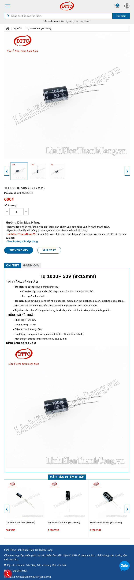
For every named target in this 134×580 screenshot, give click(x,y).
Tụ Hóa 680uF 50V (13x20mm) (106, 522)
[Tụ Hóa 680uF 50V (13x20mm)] (109, 499)
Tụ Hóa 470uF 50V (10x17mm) (64, 522)
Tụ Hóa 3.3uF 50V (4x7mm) (20, 522)
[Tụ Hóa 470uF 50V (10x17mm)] (67, 499)
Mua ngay (49, 250)
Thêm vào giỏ (19, 250)
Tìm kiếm (121, 15)
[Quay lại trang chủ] (8, 28)
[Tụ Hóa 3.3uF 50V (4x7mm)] (25, 499)
